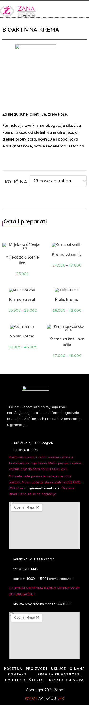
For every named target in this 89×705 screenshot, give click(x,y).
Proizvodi (36, 669)
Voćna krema (22, 336)
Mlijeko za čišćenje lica (22, 260)
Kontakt (17, 674)
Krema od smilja (67, 254)
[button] (82, 11)
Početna (13, 669)
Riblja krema (66, 299)
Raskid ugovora (66, 680)
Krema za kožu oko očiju (66, 342)
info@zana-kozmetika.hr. (43, 488)
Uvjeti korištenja (24, 680)
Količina (16, 182)
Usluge (58, 669)
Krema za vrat (22, 299)
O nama (77, 669)
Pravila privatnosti (59, 674)
